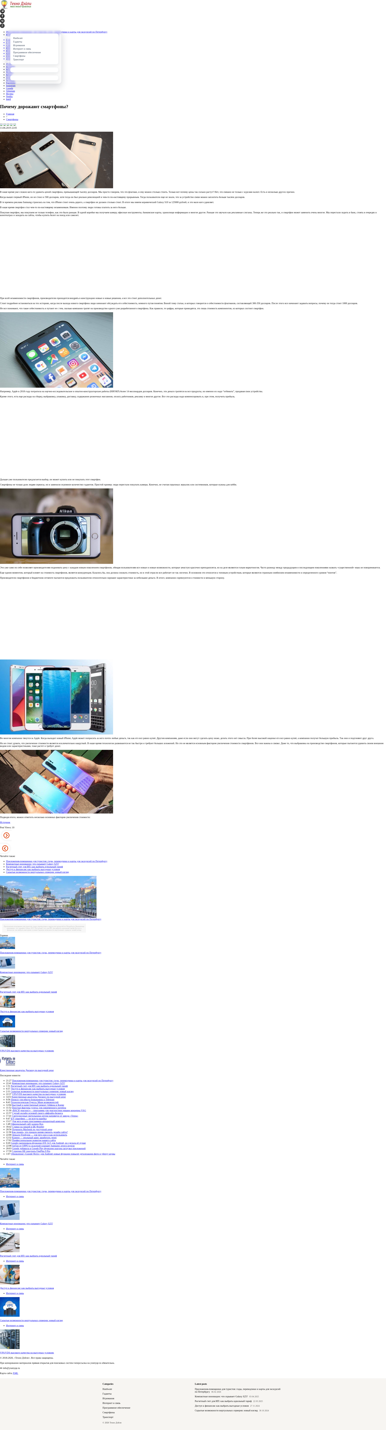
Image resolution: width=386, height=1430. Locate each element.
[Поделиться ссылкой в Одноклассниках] (14, 124)
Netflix (9, 96)
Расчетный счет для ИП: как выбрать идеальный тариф (34, 866)
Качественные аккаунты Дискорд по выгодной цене (27, 1070)
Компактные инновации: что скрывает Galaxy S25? (32, 864)
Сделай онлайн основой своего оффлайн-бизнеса (37, 1113)
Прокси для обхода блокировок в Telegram (32, 1099)
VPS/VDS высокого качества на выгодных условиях (27, 1050)
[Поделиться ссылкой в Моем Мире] (11, 124)
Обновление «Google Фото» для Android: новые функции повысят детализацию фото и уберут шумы (63, 1154)
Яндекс (10, 93)
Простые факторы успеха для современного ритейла (39, 1107)
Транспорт (108, 1417)
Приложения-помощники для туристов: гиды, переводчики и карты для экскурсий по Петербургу (56, 861)
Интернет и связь (15, 1164)
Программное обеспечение (116, 1407)
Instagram (10, 85)
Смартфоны (12, 119)
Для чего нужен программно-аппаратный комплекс (38, 1121)
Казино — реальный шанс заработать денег (34, 1137)
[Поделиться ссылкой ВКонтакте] (1, 124)
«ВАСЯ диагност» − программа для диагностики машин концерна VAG (49, 1110)
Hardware (107, 1389)
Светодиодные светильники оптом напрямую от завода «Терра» (45, 1116)
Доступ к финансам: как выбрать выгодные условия (33, 869)
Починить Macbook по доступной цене (32, 1129)
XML (15, 1373)
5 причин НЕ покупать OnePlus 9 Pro (31, 1151)
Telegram (10, 91)
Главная (10, 114)
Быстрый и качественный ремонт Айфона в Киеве (38, 1105)
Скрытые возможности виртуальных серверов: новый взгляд (37, 872)
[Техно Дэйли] (15, 8)
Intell (8, 99)
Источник (5, 822)
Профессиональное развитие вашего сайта (34, 1140)
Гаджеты (107, 1393)
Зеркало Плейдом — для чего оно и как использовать (39, 1135)
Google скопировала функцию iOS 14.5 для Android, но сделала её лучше (48, 1143)
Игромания (108, 1398)
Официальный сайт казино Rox (27, 1124)
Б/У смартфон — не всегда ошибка (29, 1118)
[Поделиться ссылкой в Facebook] (4, 124)
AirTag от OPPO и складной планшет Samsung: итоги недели (43, 1145)
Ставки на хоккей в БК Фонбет (28, 1126)
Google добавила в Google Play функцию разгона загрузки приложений (49, 1148)
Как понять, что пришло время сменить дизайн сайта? (40, 1132)
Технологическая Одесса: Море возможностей (35, 1102)
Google (9, 88)
